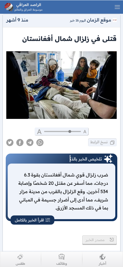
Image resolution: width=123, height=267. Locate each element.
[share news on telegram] (29, 143)
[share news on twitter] (9, 143)
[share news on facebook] (19, 143)
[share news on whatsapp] (39, 143)
